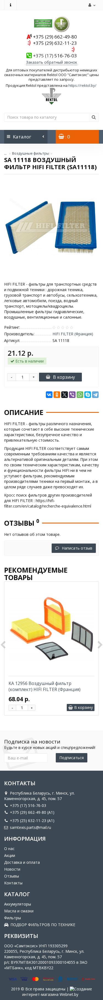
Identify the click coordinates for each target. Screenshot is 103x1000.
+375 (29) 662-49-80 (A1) (32, 812)
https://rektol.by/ (82, 85)
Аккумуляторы (17, 904)
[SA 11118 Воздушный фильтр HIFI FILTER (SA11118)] (51, 227)
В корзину (64, 377)
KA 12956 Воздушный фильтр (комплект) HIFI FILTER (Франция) (44, 686)
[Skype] (87, 394)
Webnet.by (69, 994)
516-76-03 (55, 55)
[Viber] (72, 394)
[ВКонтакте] (49, 394)
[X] (64, 394)
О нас (9, 848)
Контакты (13, 882)
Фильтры (12, 917)
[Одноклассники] (57, 394)
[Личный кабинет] (91, 5)
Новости (12, 869)
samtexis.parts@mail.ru (30, 827)
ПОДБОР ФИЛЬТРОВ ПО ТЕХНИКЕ (42, 924)
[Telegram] (95, 394)
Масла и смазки (19, 910)
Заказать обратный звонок (51, 62)
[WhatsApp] (80, 394)
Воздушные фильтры (30, 153)
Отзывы (11, 876)
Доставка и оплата (22, 862)
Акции (9, 855)
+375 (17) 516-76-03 (28, 805)
